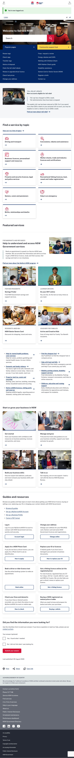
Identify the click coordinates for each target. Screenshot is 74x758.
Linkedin (8, 726)
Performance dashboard (11, 718)
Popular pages (10, 47)
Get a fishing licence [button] (55, 587)
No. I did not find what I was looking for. (20, 644)
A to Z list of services (10, 702)
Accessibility (6, 733)
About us (6, 708)
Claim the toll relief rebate (11, 68)
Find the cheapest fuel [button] (49, 353)
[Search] (50, 38)
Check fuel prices (8, 75)
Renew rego (7, 53)
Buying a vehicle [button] (54, 609)
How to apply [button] (19, 559)
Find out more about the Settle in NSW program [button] (19, 263)
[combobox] (25, 38)
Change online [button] (54, 537)
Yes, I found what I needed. (16, 638)
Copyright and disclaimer (10, 743)
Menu (4, 3)
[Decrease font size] (67, 17)
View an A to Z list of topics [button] (12, 131)
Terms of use (6, 740)
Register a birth (43, 75)
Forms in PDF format (13, 518)
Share (18, 669)
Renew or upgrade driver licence (13, 72)
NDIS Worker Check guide (47, 64)
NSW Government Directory (12, 721)
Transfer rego (7, 61)
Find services (7, 699)
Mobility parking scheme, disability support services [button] (53, 372)
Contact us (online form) (11, 689)
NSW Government (8, 754)
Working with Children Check (47, 61)
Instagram (13, 726)
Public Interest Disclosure (11, 712)
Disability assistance (45, 68)
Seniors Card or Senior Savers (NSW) (50, 72)
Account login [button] (19, 537)
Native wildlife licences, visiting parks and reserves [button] (19, 389)
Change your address (10, 79)
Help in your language (10, 705)
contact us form (8, 629)
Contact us (41, 79)
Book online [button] (19, 587)
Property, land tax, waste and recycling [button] (16, 378)
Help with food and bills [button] (49, 362)
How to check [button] (19, 609)
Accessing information (9, 747)
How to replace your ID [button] (55, 559)
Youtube (18, 726)
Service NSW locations (10, 695)
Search (69, 3)
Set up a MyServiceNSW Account (17, 511)
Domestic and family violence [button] (16, 366)
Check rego (6, 57)
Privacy (5, 736)
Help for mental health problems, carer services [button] (17, 355)
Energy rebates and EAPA (46, 57)
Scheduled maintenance (11, 715)
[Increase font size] (70, 17)
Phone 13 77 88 (8, 692)
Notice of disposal (9, 64)
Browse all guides (12, 508)
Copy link (30, 669)
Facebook (4, 726)
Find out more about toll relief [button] (37, 112)
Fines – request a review (46, 53)
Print (7, 669)
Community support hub (49, 47)
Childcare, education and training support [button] (52, 385)
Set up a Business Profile (14, 515)
